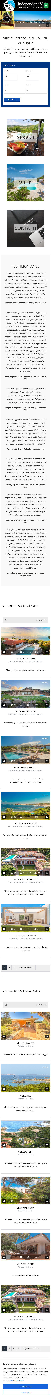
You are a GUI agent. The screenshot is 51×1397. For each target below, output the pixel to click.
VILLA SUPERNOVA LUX (25, 767)
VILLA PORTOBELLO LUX (25, 879)
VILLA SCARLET (25, 1151)
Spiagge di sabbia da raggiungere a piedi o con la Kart (25, 23)
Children (28, 85)
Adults (6, 85)
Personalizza (25, 1392)
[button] (47, 25)
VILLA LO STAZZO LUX (25, 935)
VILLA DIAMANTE (25, 1043)
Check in (7, 71)
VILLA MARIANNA (25, 1207)
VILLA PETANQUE (25, 1264)
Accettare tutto (25, 1387)
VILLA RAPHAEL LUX (25, 711)
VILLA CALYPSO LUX (25, 658)
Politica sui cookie (16, 1380)
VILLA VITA (25, 1095)
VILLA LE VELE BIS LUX (25, 823)
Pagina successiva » (26, 967)
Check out (29, 71)
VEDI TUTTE (41, 620)
